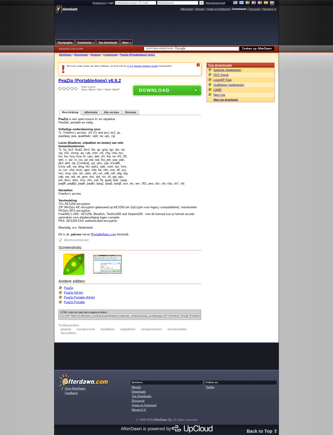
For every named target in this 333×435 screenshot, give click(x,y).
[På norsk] (254, 3)
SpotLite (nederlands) (227, 70)
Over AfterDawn (75, 388)
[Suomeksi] (241, 3)
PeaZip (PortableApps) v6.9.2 (137, 54)
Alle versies (111, 112)
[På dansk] (260, 3)
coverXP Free (222, 80)
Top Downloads (142, 396)
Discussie (255, 9)
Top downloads (220, 65)
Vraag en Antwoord (218, 9)
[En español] (266, 3)
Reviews (130, 112)
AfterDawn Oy (163, 419)
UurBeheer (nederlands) (228, 85)
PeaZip (68, 288)
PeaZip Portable (74, 302)
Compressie (110, 54)
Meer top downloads (226, 99)
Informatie (91, 112)
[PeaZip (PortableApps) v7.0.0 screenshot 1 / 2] (74, 275)
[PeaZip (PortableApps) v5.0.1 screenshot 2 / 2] (108, 275)
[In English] (235, 3)
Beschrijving (70, 112)
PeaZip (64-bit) (73, 292)
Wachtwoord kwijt (215, 3)
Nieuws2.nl (269, 9)
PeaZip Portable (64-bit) (79, 297)
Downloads (81, 54)
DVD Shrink (221, 75)
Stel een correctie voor (76, 239)
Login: (111, 3)
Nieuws (200, 9)
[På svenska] (248, 3)
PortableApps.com (104, 234)
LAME (217, 90)
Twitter (210, 387)
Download (154, 90)
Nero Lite (219, 95)
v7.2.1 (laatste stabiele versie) (142, 66)
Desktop (96, 54)
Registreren (99, 3)
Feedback (71, 393)
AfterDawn (186, 9)
